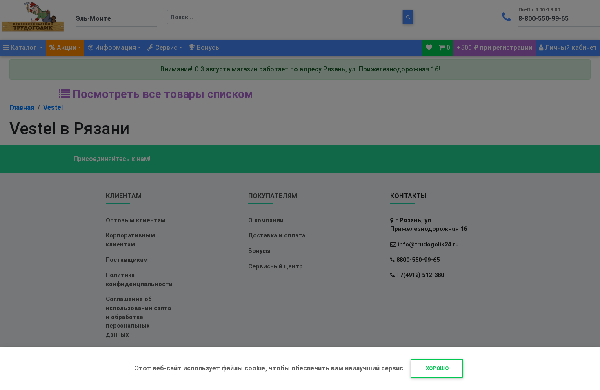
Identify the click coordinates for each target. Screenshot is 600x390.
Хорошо (437, 368)
